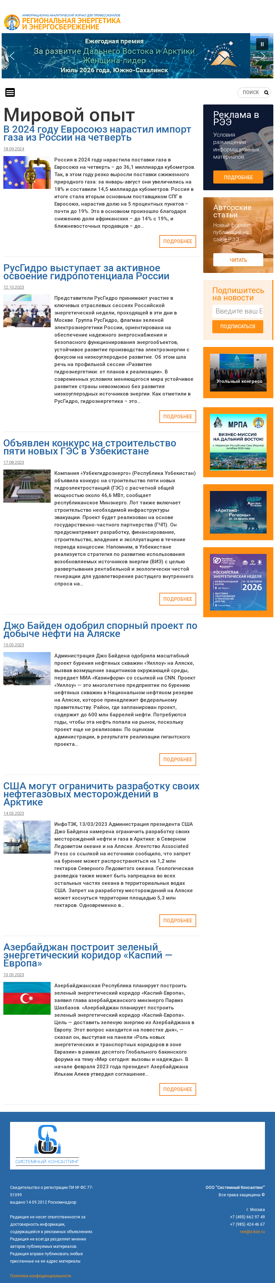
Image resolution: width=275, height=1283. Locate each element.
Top (259, 1267)
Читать (238, 260)
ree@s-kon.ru (252, 1231)
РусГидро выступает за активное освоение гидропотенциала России (86, 272)
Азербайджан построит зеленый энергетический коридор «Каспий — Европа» (87, 955)
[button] (137, 55)
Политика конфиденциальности (40, 1276)
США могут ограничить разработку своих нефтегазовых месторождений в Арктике (101, 794)
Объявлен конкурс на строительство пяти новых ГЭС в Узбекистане (89, 447)
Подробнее (177, 241)
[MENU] (10, 92)
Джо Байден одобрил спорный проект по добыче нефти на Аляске (100, 629)
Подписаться (237, 326)
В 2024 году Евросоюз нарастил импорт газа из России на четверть (97, 133)
